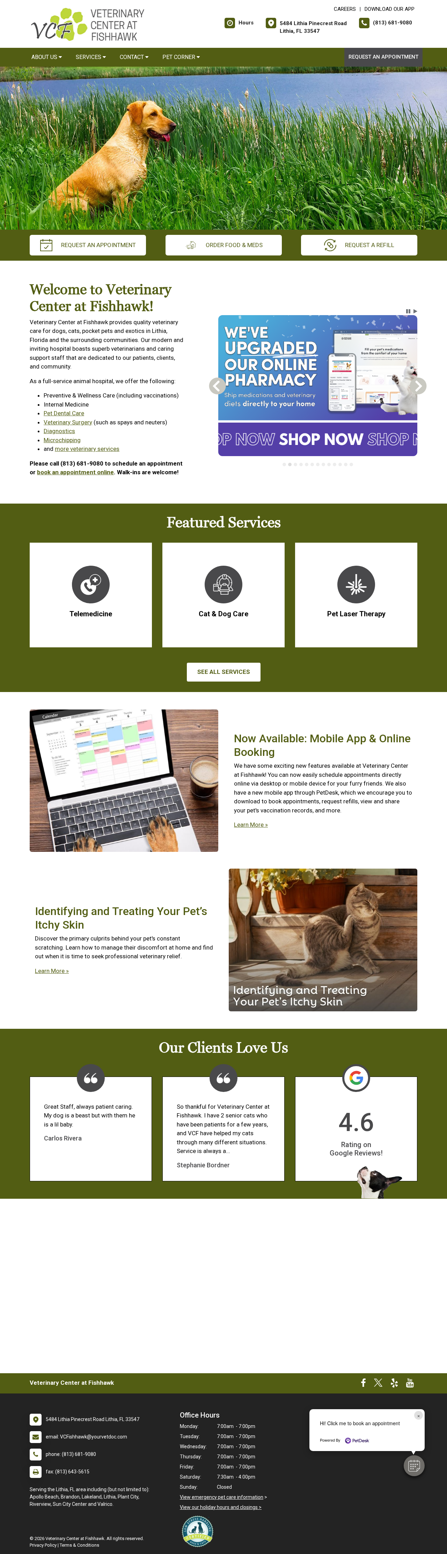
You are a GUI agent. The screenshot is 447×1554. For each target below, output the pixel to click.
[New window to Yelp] (394, 1384)
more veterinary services (87, 448)
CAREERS (345, 9)
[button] (414, 1465)
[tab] (284, 464)
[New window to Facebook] (363, 1384)
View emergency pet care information (221, 1497)
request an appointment (98, 244)
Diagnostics (59, 430)
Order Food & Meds (234, 244)
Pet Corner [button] (179, 57)
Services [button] (89, 57)
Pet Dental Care (64, 413)
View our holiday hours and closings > (221, 1507)
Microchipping (62, 440)
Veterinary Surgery (68, 422)
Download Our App (390, 9)
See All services (223, 671)
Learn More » (251, 824)
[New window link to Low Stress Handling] (199, 1531)
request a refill (369, 244)
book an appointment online (75, 472)
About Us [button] (45, 57)
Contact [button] (132, 57)
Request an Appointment (383, 57)
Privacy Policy (43, 1545)
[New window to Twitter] (378, 1384)
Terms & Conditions (79, 1545)
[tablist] (318, 464)
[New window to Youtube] (410, 1384)
